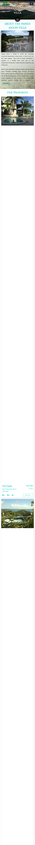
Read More (6, 83)
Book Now (28, 495)
